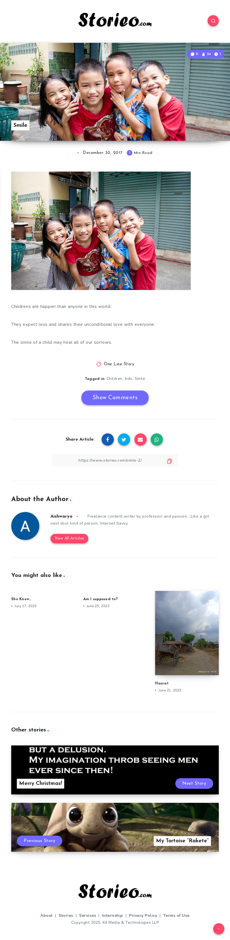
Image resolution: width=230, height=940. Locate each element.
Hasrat (162, 683)
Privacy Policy (143, 915)
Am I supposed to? (100, 599)
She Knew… (21, 599)
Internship (112, 915)
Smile (140, 378)
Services (87, 915)
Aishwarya (61, 516)
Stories (66, 915)
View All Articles (69, 538)
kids (128, 378)
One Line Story (119, 364)
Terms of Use (176, 915)
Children (115, 378)
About (46, 915)
